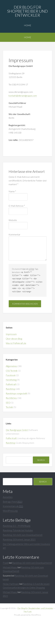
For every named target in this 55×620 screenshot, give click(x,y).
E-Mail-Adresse (17, 205)
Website (13, 220)
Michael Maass (10, 567)
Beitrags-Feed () (12, 501)
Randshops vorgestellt (16, 393)
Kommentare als (13, 506)
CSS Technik (11, 370)
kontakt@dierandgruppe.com (23, 95)
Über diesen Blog (14, 338)
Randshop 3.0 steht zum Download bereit (22, 534)
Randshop (10, 388)
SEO (8, 402)
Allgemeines (11, 366)
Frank (5, 562)
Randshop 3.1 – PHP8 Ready (16, 525)
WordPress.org (10, 510)
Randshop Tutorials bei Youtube (18, 530)
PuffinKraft (11, 384)
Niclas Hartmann (11, 583)
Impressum (11, 334)
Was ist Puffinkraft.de (16, 343)
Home (27, 25)
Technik (9, 407)
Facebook (11, 375)
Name (12, 191)
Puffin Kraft (11, 438)
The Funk (27, 611)
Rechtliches (11, 398)
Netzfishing (11, 379)
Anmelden (8, 497)
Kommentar (14, 234)
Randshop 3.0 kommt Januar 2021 (19, 539)
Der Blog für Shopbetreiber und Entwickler (27, 11)
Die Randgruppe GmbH (17, 430)
